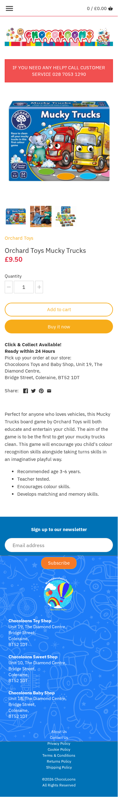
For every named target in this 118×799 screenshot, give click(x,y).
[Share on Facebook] (25, 390)
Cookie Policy (59, 749)
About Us (59, 731)
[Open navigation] (9, 8)
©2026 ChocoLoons (59, 779)
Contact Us (59, 737)
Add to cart (59, 309)
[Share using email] (49, 390)
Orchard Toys (19, 238)
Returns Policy (59, 761)
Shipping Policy (59, 767)
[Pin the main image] (41, 390)
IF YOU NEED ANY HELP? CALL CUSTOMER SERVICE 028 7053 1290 (59, 71)
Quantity (13, 276)
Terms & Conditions (58, 755)
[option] (16, 216)
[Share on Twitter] (33, 390)
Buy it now (59, 327)
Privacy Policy (58, 743)
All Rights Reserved (59, 785)
